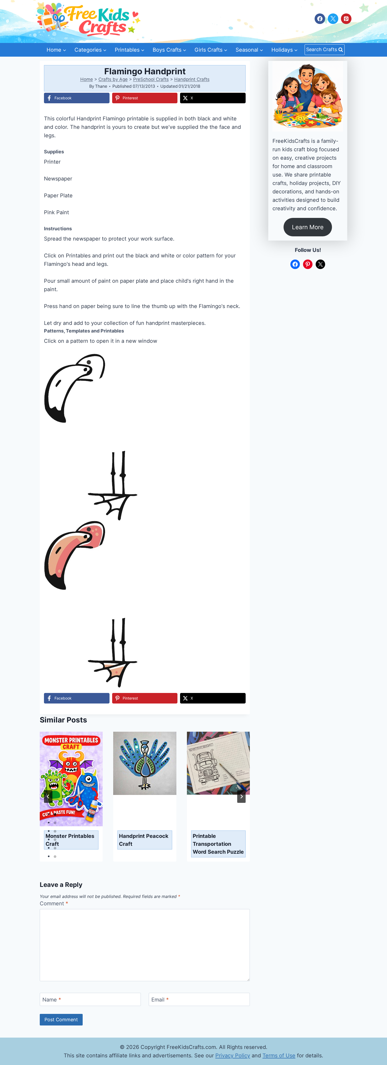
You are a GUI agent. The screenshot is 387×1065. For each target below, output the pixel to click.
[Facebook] (320, 18)
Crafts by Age (113, 79)
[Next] (241, 796)
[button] (238, 361)
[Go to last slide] (48, 796)
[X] (333, 18)
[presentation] (71, 779)
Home (86, 79)
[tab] (55, 814)
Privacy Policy (232, 1055)
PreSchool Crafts (151, 79)
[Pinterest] (346, 18)
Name (51, 999)
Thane (101, 86)
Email (160, 999)
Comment (54, 903)
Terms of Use (278, 1055)
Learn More (308, 227)
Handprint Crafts (192, 79)
